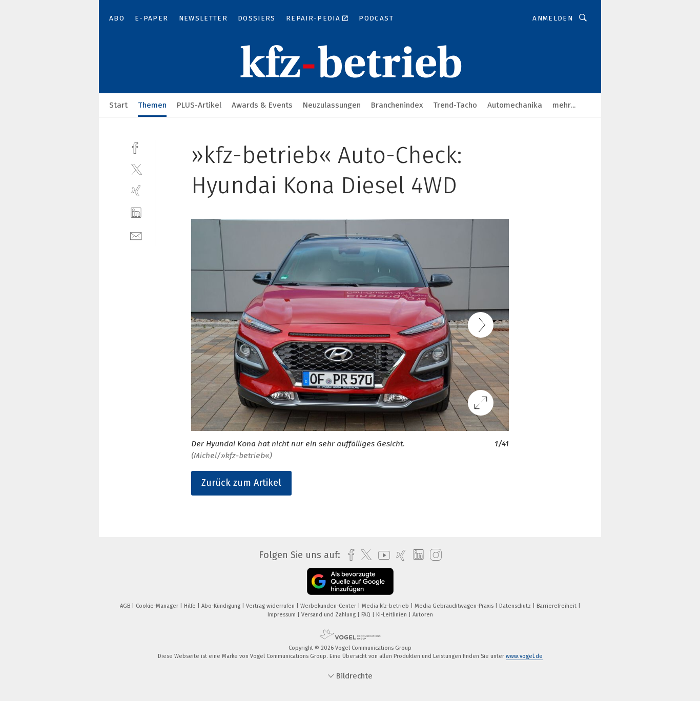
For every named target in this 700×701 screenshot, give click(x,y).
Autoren (423, 614)
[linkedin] (136, 213)
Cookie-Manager (158, 606)
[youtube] (381, 555)
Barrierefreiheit (557, 606)
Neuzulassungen (332, 105)
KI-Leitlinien (392, 614)
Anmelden (552, 18)
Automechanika (514, 105)
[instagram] (433, 555)
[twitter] (136, 168)
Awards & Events (262, 105)
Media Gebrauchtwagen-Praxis (455, 606)
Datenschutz (515, 606)
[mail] (136, 235)
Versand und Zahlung (329, 614)
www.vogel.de (524, 656)
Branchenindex (397, 105)
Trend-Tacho (455, 105)
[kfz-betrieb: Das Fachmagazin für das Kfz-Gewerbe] (118, 104)
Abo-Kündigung (221, 606)
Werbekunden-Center (329, 606)
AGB (126, 606)
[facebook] (136, 146)
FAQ (366, 614)
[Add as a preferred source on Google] (350, 581)
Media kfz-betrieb (386, 606)
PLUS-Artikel (199, 105)
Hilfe (190, 606)
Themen (152, 105)
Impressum (282, 614)
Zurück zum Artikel (241, 482)
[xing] (136, 190)
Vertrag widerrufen (271, 606)
